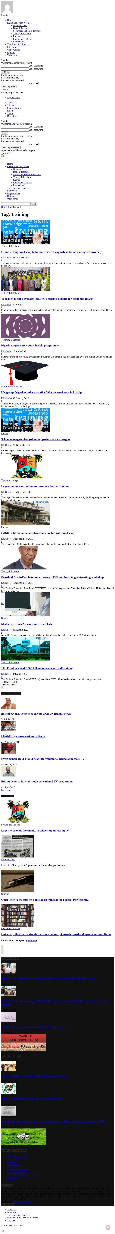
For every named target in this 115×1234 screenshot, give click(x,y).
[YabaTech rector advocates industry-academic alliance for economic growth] (25, 290)
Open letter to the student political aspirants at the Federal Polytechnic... (45, 899)
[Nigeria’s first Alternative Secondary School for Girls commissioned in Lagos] (8, 972)
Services (11, 1220)
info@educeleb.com (21, 1202)
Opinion (11, 52)
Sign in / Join (13, 97)
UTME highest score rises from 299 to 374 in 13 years (34, 1027)
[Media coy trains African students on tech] (25, 615)
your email (34, 83)
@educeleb (31, 940)
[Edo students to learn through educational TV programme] (8, 775)
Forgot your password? (12, 75)
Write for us (12, 55)
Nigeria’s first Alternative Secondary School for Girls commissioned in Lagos (48, 978)
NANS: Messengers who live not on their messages (31, 1098)
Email (10, 110)
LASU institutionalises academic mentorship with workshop (37, 532)
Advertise (11, 1212)
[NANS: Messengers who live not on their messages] (8, 1093)
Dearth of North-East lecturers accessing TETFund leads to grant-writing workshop (52, 577)
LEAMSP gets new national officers (23, 736)
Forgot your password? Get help (16, 136)
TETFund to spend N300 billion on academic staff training (37, 668)
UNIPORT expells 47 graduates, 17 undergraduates (33, 865)
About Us (11, 102)
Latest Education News (18, 23)
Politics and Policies (22, 39)
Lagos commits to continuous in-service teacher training (35, 486)
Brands (4, 618)
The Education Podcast (18, 44)
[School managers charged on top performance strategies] (25, 431)
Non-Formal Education (12, 386)
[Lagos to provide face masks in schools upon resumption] (17, 822)
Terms (10, 113)
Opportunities (13, 49)
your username (36, 65)
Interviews (12, 47)
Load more (6, 790)
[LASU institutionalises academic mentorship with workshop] (25, 524)
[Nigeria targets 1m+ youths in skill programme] (25, 337)
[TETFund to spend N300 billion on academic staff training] (25, 659)
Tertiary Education (22, 33)
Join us (10, 105)
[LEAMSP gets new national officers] (8, 730)
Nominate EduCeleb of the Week (22, 1217)
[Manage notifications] (108, 1227)
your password (36, 69)
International (19, 41)
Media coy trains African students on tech (26, 624)
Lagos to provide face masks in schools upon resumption (35, 830)
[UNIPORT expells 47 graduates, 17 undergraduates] (17, 856)
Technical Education (11, 340)
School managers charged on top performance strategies (35, 439)
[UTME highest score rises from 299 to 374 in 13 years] (8, 1021)
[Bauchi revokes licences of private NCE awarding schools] (8, 708)
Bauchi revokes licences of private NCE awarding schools (36, 713)
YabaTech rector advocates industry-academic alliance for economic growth (47, 298)
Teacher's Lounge (9, 480)
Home (10, 20)
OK (3, 1231)
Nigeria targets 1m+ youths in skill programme (30, 345)
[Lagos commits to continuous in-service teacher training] (25, 477)
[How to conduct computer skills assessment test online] (8, 1070)
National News (20, 25)
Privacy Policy (14, 108)
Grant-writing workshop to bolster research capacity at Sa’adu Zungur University (51, 251)
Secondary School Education (27, 31)
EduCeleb (6, 257)
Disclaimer (12, 116)
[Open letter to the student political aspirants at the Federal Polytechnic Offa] (17, 891)
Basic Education (21, 28)
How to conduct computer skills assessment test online (34, 1076)
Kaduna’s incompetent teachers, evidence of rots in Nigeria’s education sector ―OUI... (53, 1121)
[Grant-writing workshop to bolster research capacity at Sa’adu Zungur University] (25, 243)
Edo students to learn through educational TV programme (37, 781)
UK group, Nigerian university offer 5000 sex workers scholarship (41, 392)
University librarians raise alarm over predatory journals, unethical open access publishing (56, 934)
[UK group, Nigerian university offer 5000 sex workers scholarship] (25, 384)
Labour (16, 36)
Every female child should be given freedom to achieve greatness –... (42, 758)
